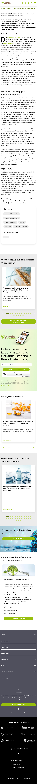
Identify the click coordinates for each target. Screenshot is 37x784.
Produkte (4, 647)
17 (18, 315)
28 (16, 520)
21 (19, 518)
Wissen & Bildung (7, 672)
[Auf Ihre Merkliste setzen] (31, 3)
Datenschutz (27, 778)
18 (20, 315)
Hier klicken (18, 374)
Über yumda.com (18, 767)
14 (13, 315)
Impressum (10, 778)
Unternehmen (6, 641)
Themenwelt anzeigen (18, 618)
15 (14, 315)
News (3, 634)
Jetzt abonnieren (18, 705)
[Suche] (22, 3)
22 (21, 518)
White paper (5, 653)
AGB (18, 778)
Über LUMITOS (17, 764)
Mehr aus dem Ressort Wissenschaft (18, 322)
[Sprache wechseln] (28, 3)
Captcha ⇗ (26, 376)
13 (30, 313)
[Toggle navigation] (35, 3)
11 (26, 313)
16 (16, 315)
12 (28, 313)
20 (23, 315)
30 (20, 520)
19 (22, 315)
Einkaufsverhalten (8, 43)
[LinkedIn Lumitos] (18, 753)
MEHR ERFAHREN (18, 538)
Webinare (4, 659)
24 (24, 518)
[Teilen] (25, 3)
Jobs (2, 665)
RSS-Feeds (4, 678)
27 (30, 518)
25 (26, 518)
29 (18, 520)
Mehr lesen (5, 385)
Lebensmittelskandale (14, 37)
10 (24, 313)
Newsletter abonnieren (16, 369)
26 (28, 518)
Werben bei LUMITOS (17, 760)
